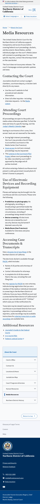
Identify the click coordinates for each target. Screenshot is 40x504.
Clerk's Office (10, 360)
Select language (11, 16)
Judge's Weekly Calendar (12, 126)
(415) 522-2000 (10, 474)
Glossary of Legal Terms (11, 424)
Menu (30, 10)
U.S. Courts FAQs (11, 336)
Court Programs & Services (15, 383)
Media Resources (12, 395)
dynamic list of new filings (17, 252)
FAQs (4, 434)
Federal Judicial (13, 339)
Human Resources (12, 389)
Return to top (28, 416)
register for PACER (15, 284)
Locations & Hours (12, 371)
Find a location (31, 16)
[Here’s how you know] (20, 2)
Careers (5, 429)
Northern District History (15, 400)
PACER (5, 261)
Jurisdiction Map (12, 377)
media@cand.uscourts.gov (14, 478)
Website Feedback (9, 467)
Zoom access (10, 148)
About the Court (10, 352)
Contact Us (10, 366)
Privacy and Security (10, 463)
